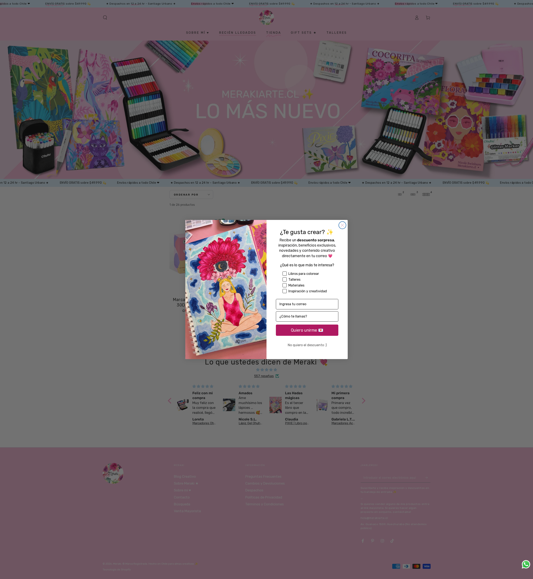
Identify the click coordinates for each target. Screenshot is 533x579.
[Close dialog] (342, 225)
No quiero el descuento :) (307, 345)
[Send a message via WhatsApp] (526, 564)
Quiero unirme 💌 (307, 330)
